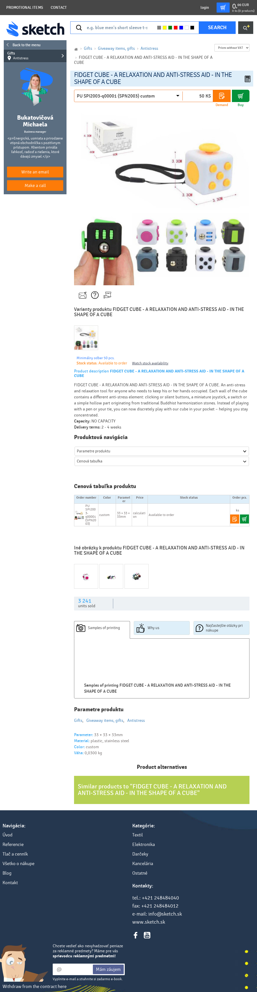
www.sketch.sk (148, 922)
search (217, 27)
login (205, 7)
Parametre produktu (93, 451)
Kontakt (10, 882)
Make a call (35, 185)
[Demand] (222, 96)
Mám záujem (108, 969)
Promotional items (24, 7)
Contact (59, 7)
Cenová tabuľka (89, 461)
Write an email (35, 172)
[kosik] (223, 8)
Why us (153, 628)
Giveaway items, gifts (116, 48)
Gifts (17, 56)
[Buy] (240, 96)
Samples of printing (104, 628)
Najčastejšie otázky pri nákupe (224, 628)
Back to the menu (26, 45)
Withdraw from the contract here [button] (35, 986)
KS (208, 96)
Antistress (149, 48)
